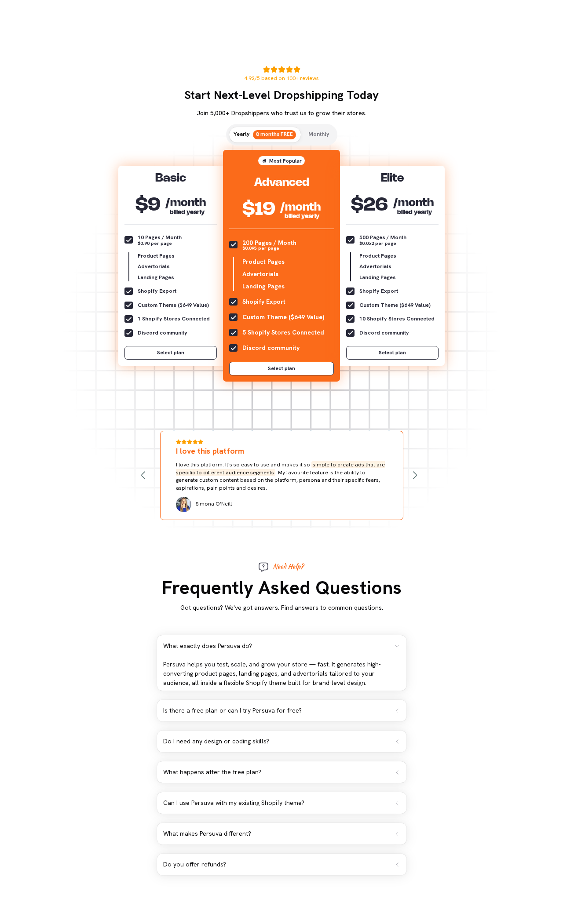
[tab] (265, 134)
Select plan (170, 352)
